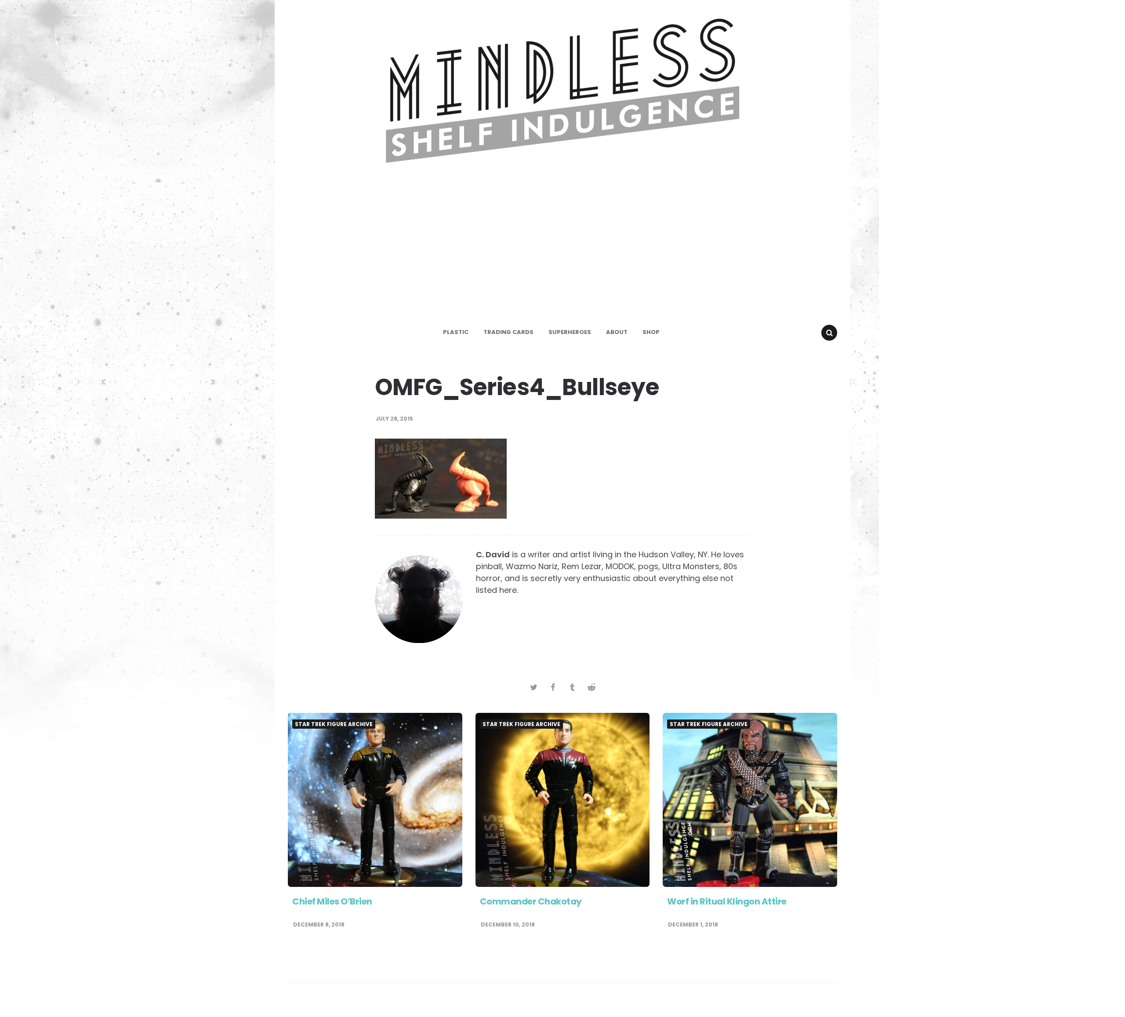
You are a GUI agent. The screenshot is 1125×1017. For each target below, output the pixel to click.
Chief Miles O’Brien (332, 901)
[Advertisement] (562, 252)
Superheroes (569, 332)
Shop (651, 332)
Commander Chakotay (531, 901)
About (617, 332)
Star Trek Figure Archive (334, 724)
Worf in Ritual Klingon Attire (727, 901)
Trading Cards (508, 332)
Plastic (455, 332)
